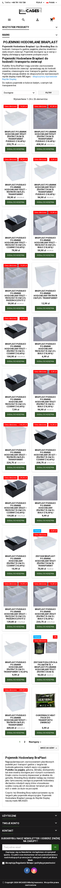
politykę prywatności (45, 863)
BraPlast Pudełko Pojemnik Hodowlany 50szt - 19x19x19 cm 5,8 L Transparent (15, 720)
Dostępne (19, 93)
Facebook (27, 870)
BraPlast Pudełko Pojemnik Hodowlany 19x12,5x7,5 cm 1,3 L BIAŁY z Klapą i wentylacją (45, 349)
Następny (35, 742)
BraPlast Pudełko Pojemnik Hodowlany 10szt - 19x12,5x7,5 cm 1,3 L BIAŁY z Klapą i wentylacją (45, 243)
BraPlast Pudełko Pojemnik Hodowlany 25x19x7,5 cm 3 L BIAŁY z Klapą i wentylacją (45, 509)
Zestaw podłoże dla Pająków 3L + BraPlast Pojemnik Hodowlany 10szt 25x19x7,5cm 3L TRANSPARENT (45, 668)
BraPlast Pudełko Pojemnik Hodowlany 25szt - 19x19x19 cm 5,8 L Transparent (15, 455)
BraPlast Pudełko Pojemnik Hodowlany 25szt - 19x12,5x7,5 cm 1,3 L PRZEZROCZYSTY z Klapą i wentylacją (15, 615)
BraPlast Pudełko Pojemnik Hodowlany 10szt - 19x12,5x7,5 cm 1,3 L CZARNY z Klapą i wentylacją (16, 243)
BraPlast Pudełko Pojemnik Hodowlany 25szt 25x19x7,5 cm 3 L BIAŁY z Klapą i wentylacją (45, 615)
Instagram (34, 870)
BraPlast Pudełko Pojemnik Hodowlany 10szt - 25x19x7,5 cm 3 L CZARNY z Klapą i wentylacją (16, 349)
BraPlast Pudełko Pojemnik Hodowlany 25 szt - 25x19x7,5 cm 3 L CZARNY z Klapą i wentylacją (45, 456)
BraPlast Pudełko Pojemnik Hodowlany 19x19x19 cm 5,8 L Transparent (45, 294)
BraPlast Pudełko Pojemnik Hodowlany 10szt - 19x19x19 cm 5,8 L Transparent (16, 189)
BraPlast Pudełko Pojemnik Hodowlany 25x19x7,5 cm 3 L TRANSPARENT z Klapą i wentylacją (16, 668)
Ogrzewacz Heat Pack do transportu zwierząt (45, 719)
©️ (3, 882)
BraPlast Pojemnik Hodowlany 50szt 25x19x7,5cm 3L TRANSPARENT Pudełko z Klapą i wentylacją (45, 137)
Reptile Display (43, 798)
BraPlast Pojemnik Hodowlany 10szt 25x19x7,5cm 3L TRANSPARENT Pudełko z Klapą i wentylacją (45, 190)
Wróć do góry (48, 748)
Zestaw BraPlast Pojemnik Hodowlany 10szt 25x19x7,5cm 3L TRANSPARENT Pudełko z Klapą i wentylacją (45, 563)
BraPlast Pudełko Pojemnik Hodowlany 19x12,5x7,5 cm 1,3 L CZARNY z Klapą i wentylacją (15, 402)
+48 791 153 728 (18, 2)
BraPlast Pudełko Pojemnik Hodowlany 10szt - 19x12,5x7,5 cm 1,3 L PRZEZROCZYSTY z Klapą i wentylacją (16, 296)
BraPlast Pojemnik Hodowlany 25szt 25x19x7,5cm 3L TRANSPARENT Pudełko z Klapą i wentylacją (16, 137)
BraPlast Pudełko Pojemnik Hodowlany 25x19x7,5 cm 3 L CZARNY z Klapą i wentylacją (15, 562)
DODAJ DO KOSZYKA (15, 149)
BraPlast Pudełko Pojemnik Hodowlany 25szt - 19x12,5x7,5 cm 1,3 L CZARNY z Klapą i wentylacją (15, 509)
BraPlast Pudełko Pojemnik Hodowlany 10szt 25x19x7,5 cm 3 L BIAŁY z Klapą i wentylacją (45, 402)
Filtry (48, 93)
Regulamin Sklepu (24, 863)
